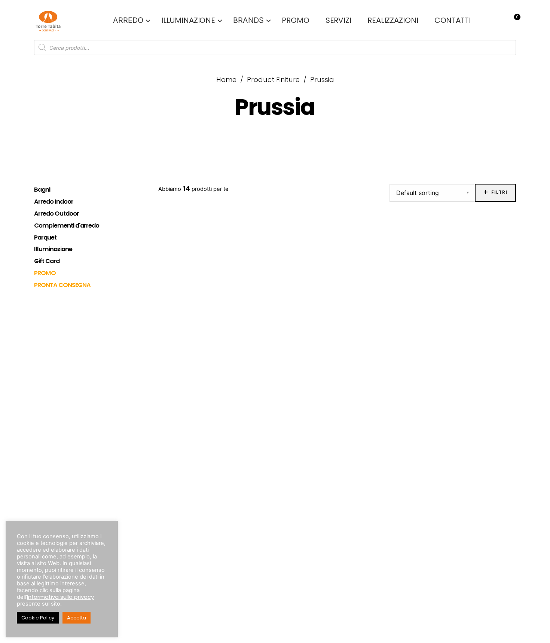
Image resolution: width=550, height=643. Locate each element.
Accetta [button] (76, 617)
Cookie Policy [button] (37, 617)
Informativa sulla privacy (60, 597)
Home (226, 79)
